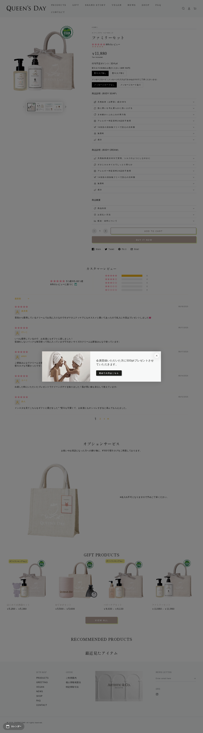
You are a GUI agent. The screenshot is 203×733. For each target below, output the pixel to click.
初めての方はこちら (109, 373)
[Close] (157, 356)
